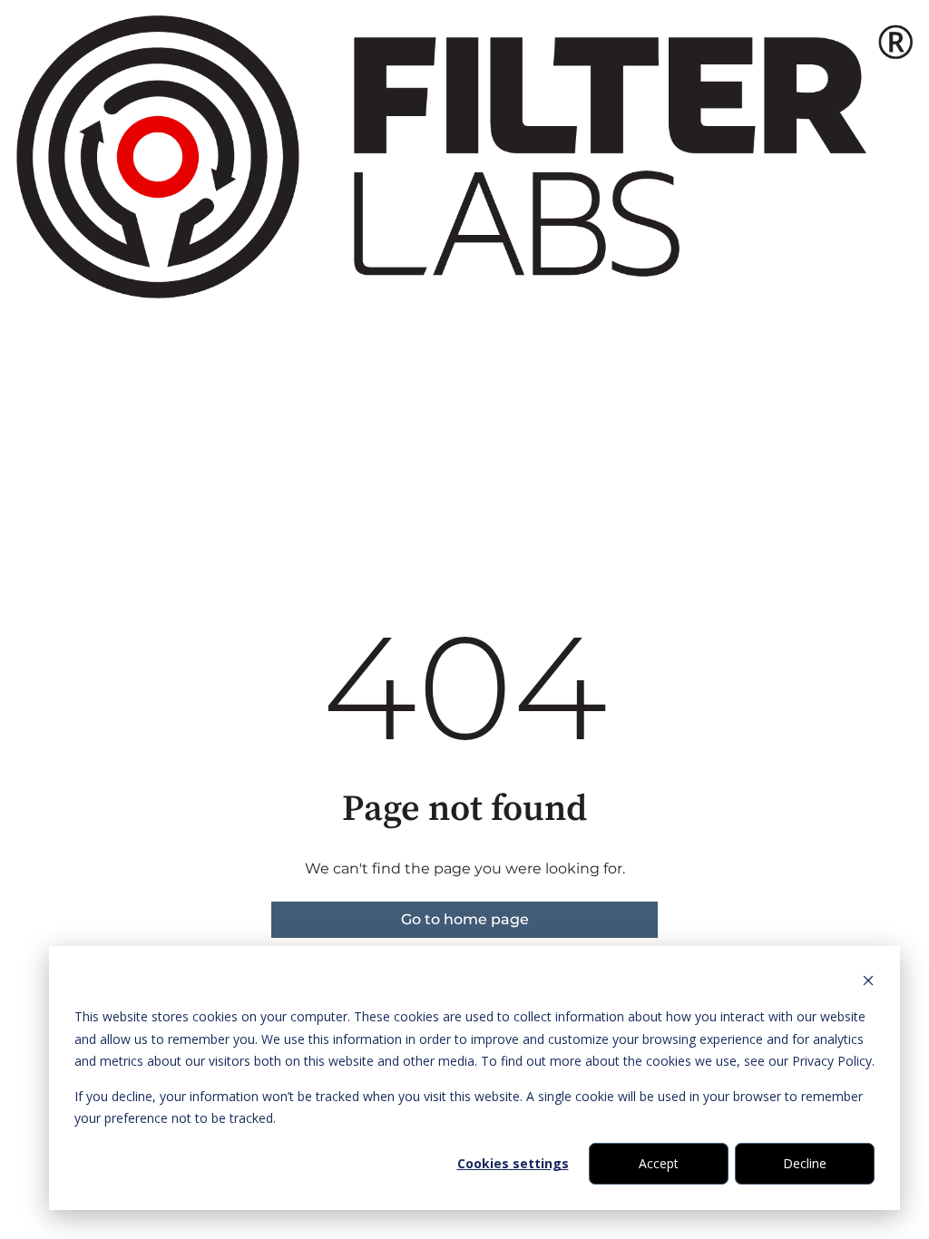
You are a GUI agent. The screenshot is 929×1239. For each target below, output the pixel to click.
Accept (659, 1163)
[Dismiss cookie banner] (868, 982)
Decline (804, 1163)
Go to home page (465, 919)
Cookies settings (513, 1163)
